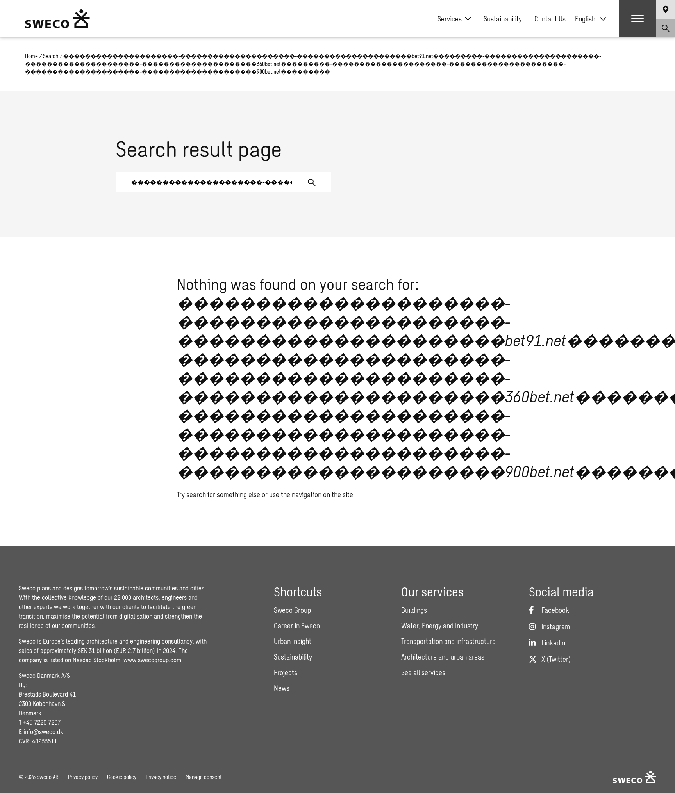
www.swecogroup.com (152, 659)
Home (31, 56)
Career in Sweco (297, 625)
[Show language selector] (665, 9)
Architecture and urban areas (442, 657)
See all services (423, 672)
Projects (285, 672)
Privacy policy (83, 776)
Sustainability (503, 18)
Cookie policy (121, 776)
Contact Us (550, 18)
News (281, 688)
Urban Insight (292, 641)
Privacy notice (161, 776)
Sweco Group (292, 610)
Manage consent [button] (203, 776)
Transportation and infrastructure (448, 641)
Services (450, 18)
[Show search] (665, 28)
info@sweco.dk (43, 731)
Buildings (414, 610)
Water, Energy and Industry (439, 625)
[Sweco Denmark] (57, 18)
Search (50, 56)
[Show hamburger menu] (637, 18)
